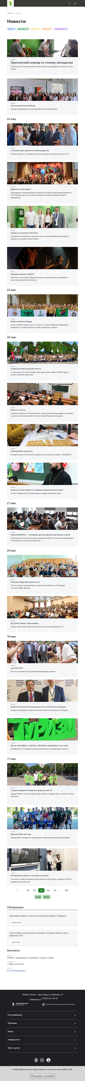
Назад (38, 897)
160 (34, 890)
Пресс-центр (14, 1048)
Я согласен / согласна (42, 1076)
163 (54, 890)
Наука (10, 1031)
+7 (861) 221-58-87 (15, 964)
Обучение (12, 1023)
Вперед (46, 897)
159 (27, 890)
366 (66, 890)
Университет (14, 1039)
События (10, 13)
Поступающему (15, 1015)
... (21, 890)
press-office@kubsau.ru (16, 970)
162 (48, 890)
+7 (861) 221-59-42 (49, 998)
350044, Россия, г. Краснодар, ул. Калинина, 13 (42, 994)
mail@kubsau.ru (35, 999)
